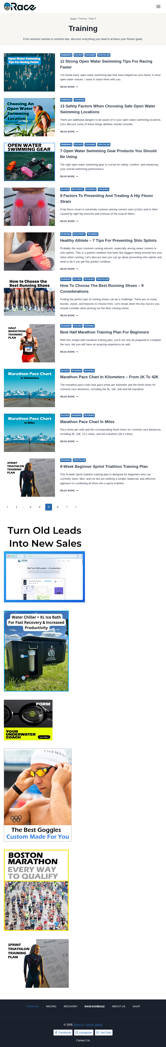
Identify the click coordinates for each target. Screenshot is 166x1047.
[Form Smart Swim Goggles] (83, 720)
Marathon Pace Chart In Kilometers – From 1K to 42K (109, 377)
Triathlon (104, 55)
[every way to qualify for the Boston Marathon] (83, 890)
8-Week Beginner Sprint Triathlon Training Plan (104, 466)
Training (90, 55)
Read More (69, 87)
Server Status (94, 1024)
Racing (78, 55)
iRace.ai (78, 1024)
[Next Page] (75, 507)
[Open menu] (158, 6)
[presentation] (29, 72)
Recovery (77, 189)
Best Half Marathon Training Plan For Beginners (104, 332)
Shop (136, 1006)
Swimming (66, 55)
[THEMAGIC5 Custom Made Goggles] (83, 795)
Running (91, 189)
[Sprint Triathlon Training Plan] (83, 963)
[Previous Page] (7, 507)
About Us (118, 1006)
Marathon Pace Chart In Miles (87, 421)
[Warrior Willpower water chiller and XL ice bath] (83, 651)
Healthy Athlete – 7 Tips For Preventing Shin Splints (108, 240)
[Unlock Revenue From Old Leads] (83, 561)
